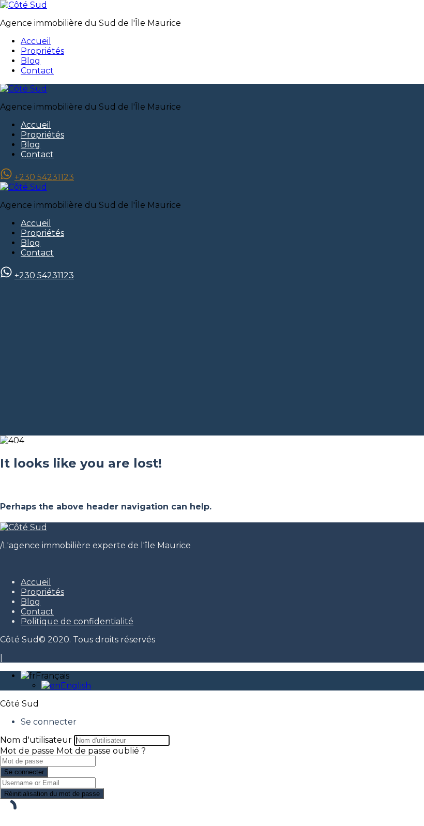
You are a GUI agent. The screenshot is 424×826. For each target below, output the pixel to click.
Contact (37, 71)
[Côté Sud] (23, 5)
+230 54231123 (44, 177)
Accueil (36, 41)
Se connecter (24, 772)
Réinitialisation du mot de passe (52, 794)
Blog (30, 61)
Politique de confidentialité (77, 621)
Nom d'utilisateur (36, 740)
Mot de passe (27, 751)
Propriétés (42, 51)
